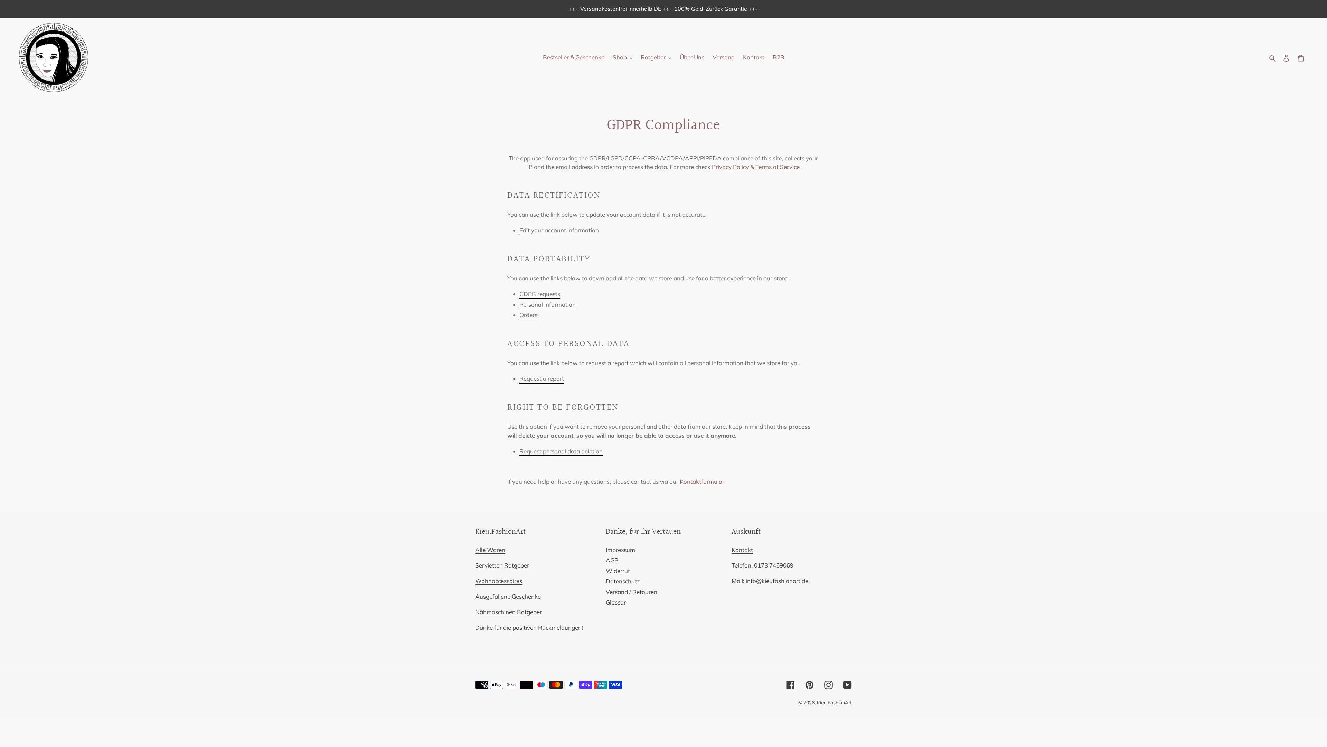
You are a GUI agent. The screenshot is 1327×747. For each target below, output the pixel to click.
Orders (528, 315)
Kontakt (742, 549)
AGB (612, 560)
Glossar (616, 602)
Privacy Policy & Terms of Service (756, 166)
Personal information (547, 304)
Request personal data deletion (561, 451)
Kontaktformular (702, 481)
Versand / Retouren (631, 592)
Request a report (541, 378)
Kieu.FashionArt (834, 703)
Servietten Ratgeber (502, 565)
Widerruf (618, 570)
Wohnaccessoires (498, 580)
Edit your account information (559, 230)
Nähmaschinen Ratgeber (508, 612)
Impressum (620, 549)
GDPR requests (539, 293)
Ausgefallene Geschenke (508, 596)
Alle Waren (490, 549)
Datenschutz (623, 581)
